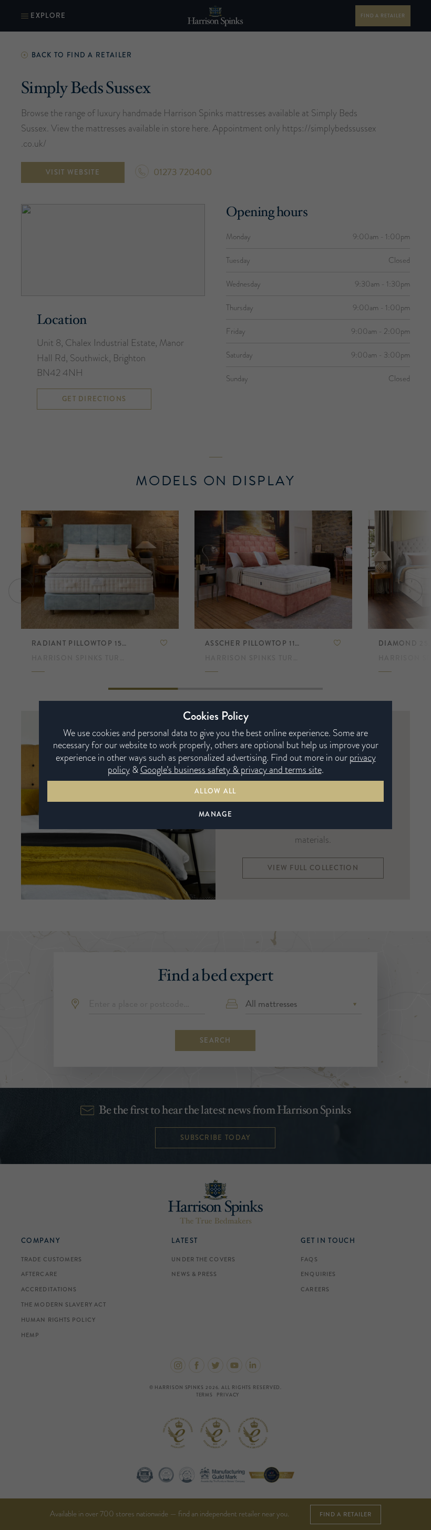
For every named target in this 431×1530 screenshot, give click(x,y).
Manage (215, 814)
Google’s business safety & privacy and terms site (231, 770)
